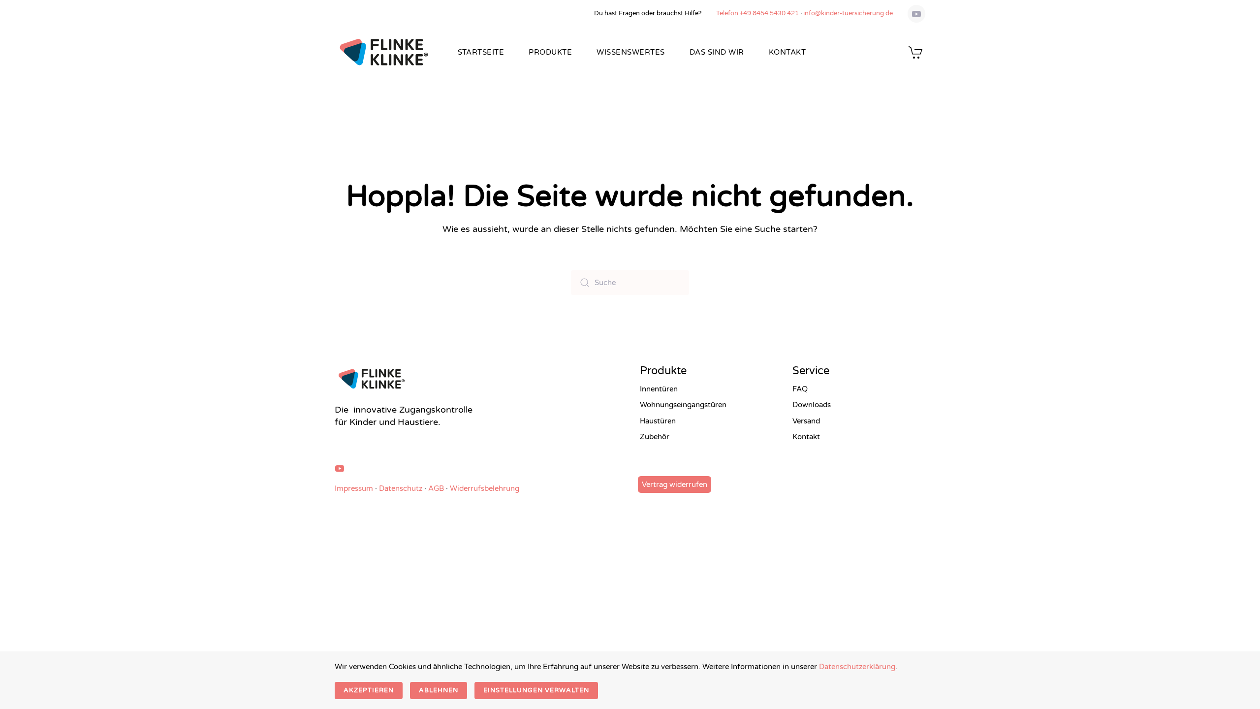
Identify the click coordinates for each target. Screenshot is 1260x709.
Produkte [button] (550, 52)
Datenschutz (400, 488)
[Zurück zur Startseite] (384, 52)
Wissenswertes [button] (631, 52)
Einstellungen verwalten (536, 690)
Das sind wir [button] (717, 52)
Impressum (354, 488)
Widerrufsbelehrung (484, 488)
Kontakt (787, 52)
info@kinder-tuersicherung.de (848, 13)
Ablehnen (438, 690)
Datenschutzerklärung (857, 666)
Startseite (481, 52)
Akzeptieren (369, 690)
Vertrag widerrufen (674, 484)
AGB (436, 488)
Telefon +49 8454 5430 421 (757, 13)
